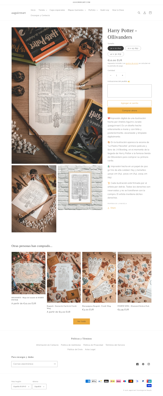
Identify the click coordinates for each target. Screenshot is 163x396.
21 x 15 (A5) (133, 48)
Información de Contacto (47, 345)
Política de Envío (75, 349)
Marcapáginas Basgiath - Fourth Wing (96, 306)
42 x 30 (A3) (115, 54)
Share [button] (113, 208)
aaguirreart (132, 390)
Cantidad (111, 70)
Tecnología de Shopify (144, 390)
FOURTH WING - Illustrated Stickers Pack (133, 306)
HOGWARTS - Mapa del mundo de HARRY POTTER (27, 299)
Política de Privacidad (93, 345)
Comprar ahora (129, 110)
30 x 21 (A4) (115, 48)
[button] (42, 10)
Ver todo (81, 321)
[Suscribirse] (54, 364)
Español (38, 386)
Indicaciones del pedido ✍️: (119, 81)
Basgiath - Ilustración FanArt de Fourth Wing (62, 307)
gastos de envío (132, 63)
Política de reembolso (71, 345)
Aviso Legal (90, 349)
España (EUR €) (19, 386)
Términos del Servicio (115, 345)
